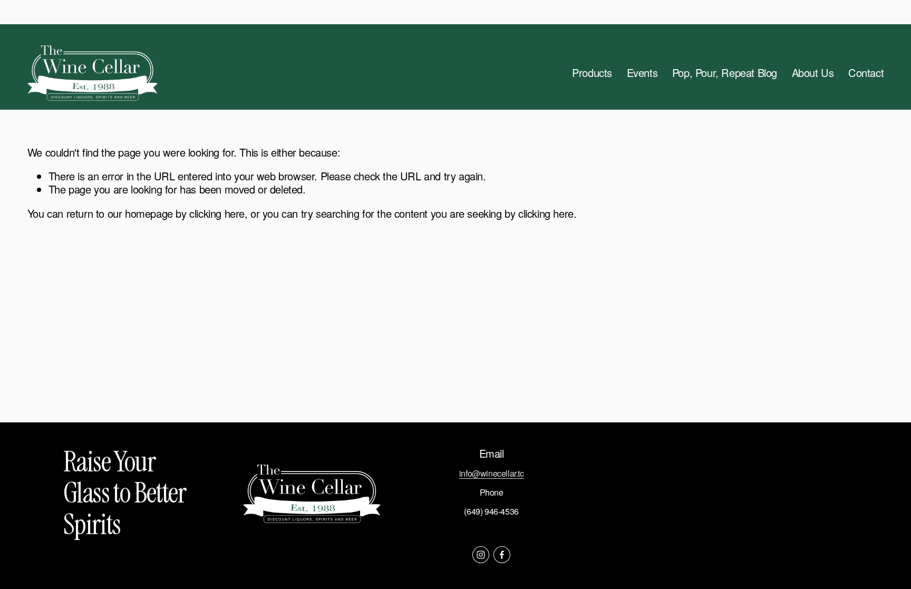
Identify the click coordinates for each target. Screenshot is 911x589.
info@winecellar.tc (491, 473)
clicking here (217, 213)
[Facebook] (501, 554)
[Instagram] (480, 554)
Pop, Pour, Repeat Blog (724, 72)
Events (642, 72)
